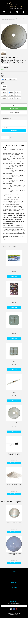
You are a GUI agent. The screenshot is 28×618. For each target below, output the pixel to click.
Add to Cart (14, 108)
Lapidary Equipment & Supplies (12, 18)
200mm (11, 92)
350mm (11, 95)
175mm (4, 86)
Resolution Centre (14, 580)
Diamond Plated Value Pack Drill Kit (14, 360)
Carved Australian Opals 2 (14, 298)
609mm (18, 98)
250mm (18, 92)
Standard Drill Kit (14, 329)
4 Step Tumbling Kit (14, 266)
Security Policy (14, 599)
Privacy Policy (14, 593)
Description (4, 137)
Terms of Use (14, 590)
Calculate (14, 130)
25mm (4, 79)
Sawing (22, 18)
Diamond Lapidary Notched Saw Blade (10, 21)
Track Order (14, 577)
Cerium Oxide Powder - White (14, 484)
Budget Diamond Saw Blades (8, 19)
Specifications (13, 137)
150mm (4, 92)
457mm (4, 98)
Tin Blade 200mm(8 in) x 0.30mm (14, 422)
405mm (18, 95)
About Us (14, 585)
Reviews (4, 140)
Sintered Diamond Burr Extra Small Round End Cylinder (14, 453)
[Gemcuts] (14, 5)
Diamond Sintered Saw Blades (14, 522)
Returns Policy (14, 596)
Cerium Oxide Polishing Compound (14, 391)
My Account (14, 574)
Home (2, 18)
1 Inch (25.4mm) (12, 79)
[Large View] (3, 53)
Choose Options (14, 462)
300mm (4, 95)
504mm (11, 98)
